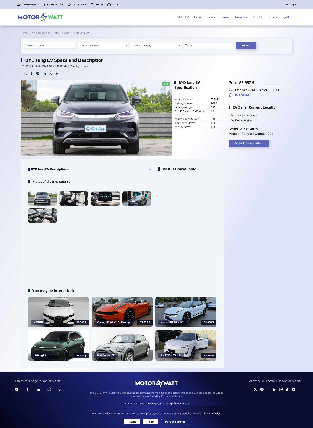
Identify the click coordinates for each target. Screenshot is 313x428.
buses (273, 17)
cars (212, 17)
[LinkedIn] (44, 73)
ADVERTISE (80, 4)
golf (286, 17)
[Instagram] (281, 389)
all (201, 17)
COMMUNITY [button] (30, 4)
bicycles (241, 17)
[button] (294, 17)
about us (185, 403)
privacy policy (154, 403)
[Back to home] (40, 17)
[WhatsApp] (50, 73)
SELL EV (183, 17)
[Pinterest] (57, 73)
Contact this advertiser (248, 143)
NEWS (100, 4)
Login (292, 4)
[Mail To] (63, 73)
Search (246, 45)
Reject (150, 421)
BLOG (116, 4)
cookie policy (170, 403)
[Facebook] (31, 73)
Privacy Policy (212, 413)
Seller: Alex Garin (243, 129)
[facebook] (27, 389)
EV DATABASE (55, 4)
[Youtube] (293, 389)
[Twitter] (25, 73)
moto (225, 17)
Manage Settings (175, 421)
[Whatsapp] (49, 389)
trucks (257, 17)
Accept (132, 421)
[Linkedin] (38, 389)
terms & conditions (134, 403)
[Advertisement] (122, 255)
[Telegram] (38, 73)
